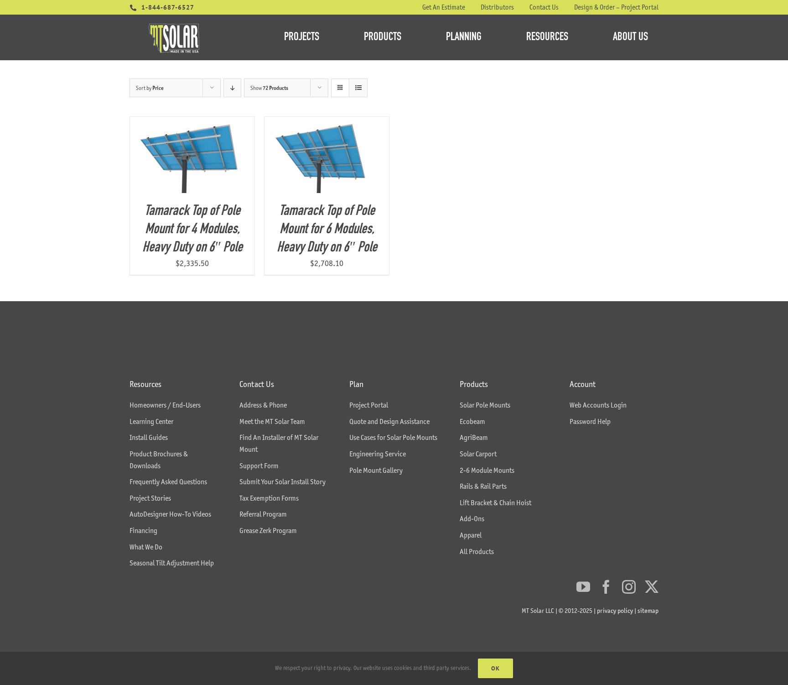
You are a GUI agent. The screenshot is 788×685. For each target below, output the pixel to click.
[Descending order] (232, 87)
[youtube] (583, 587)
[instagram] (629, 587)
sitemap (648, 611)
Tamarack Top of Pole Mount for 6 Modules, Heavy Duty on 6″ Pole (327, 229)
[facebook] (606, 587)
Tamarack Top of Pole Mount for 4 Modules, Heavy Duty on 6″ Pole (192, 229)
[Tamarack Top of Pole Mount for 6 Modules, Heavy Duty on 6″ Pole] (326, 123)
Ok (495, 668)
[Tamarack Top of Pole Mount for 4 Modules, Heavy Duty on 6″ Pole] (192, 123)
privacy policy (615, 611)
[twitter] (651, 587)
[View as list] (358, 88)
